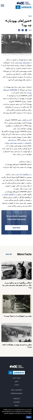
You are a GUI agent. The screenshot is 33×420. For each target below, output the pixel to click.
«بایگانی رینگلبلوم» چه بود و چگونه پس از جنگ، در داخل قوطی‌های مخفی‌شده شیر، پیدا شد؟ (17, 285)
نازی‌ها (26, 60)
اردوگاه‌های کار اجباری (22, 174)
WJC (16, 405)
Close (29, 417)
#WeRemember (16, 393)
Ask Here (16, 228)
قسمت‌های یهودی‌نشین (22, 62)
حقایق (16, 381)
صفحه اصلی (16, 378)
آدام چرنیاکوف (27, 120)
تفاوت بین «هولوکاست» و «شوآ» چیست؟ (18, 316)
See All (9, 254)
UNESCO (16, 399)
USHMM (16, 402)
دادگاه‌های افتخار (9, 194)
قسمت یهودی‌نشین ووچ (14, 143)
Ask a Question (16, 390)
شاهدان (16, 385)
